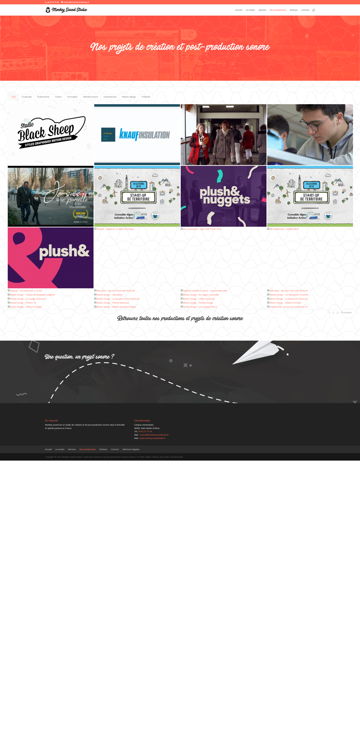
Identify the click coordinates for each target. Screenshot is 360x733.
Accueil (238, 10)
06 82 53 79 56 (53, 2)
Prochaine (346, 312)
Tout (13, 97)
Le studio (250, 10)
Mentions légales (131, 449)
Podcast (294, 10)
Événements (43, 97)
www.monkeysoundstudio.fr (152, 438)
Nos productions (278, 10)
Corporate (27, 97)
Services (262, 10)
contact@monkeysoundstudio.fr (154, 434)
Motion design (129, 97)
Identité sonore (90, 97)
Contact (305, 10)
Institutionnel (110, 97)
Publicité (146, 97)
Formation (72, 97)
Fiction (58, 97)
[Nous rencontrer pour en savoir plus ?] (125, 373)
